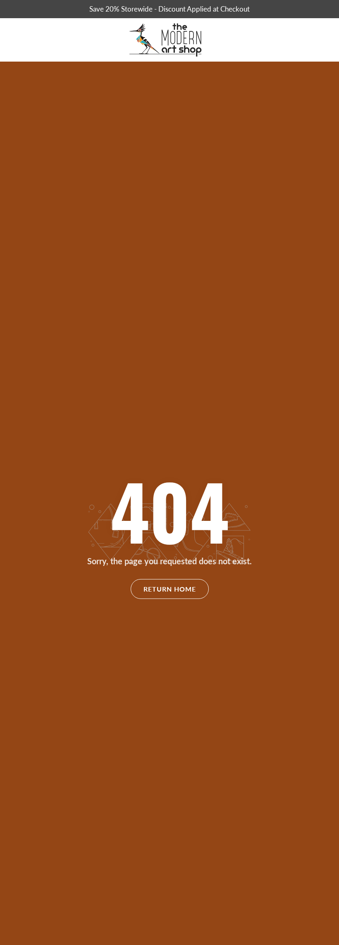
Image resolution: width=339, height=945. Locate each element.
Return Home (169, 589)
